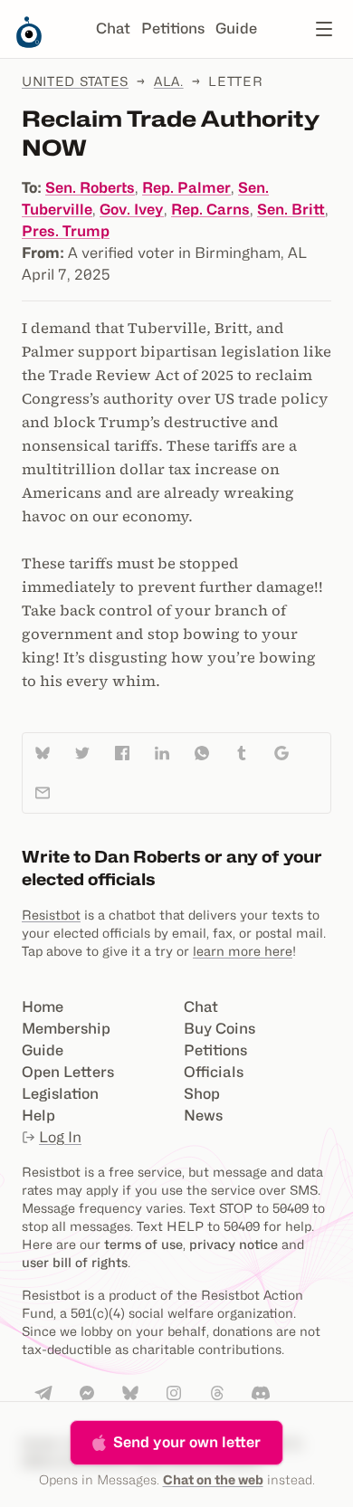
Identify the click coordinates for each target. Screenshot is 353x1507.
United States (75, 81)
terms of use (143, 1244)
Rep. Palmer (186, 187)
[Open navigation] (324, 29)
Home (42, 1007)
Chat (113, 28)
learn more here (242, 951)
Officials (213, 1072)
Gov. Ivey (132, 209)
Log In (60, 1137)
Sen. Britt (291, 209)
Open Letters (68, 1072)
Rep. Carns (210, 209)
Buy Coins (219, 1028)
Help (38, 1115)
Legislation (60, 1093)
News (203, 1115)
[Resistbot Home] (28, 43)
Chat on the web (213, 1479)
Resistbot (51, 914)
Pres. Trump (66, 231)
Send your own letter (187, 1442)
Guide (236, 28)
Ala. (169, 81)
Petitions (173, 28)
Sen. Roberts (90, 187)
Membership (66, 1028)
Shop (202, 1093)
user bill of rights (75, 1262)
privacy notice (233, 1244)
